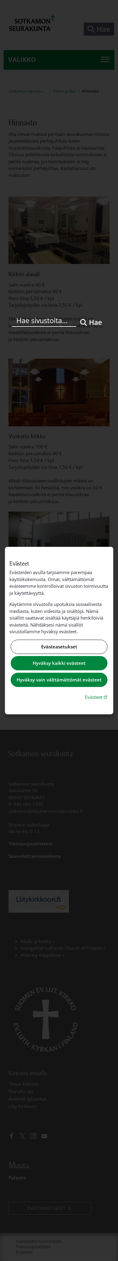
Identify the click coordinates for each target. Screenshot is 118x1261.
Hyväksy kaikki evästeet (59, 663)
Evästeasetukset (59, 647)
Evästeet (97, 697)
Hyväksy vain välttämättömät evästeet (59, 680)
